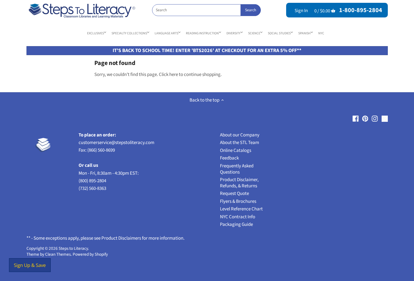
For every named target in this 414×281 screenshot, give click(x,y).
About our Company (239, 135)
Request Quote (234, 193)
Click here (168, 74)
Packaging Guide (236, 224)
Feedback (229, 158)
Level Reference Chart (241, 209)
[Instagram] (375, 119)
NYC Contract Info (237, 216)
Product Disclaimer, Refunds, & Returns (239, 182)
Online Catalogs (235, 150)
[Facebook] (356, 119)
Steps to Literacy (73, 248)
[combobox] (206, 10)
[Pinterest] (365, 119)
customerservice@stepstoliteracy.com (116, 142)
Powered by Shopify (90, 254)
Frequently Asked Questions (236, 169)
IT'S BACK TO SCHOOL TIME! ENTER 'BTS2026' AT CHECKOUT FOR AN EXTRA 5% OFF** (207, 50)
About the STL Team (239, 142)
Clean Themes (58, 254)
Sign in (301, 10)
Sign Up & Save (30, 265)
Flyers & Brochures (238, 201)
